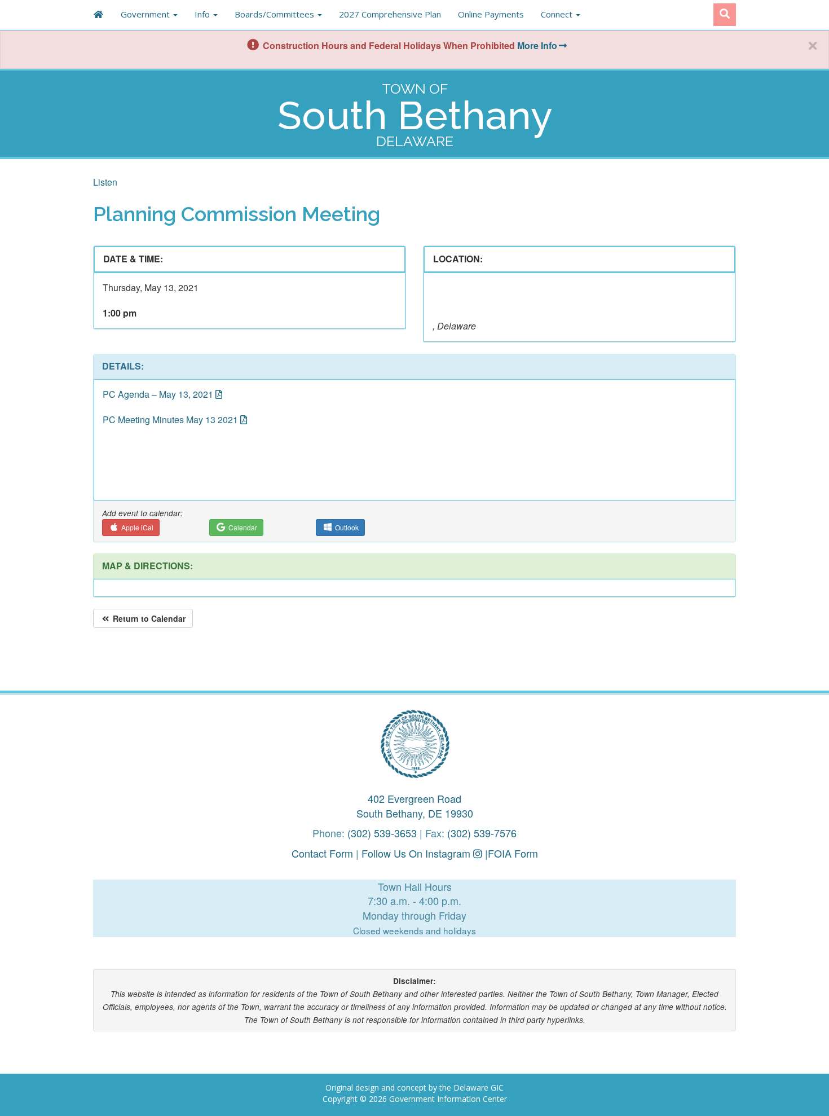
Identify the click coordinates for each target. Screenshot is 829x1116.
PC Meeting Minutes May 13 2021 (170, 419)
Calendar (242, 527)
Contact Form (322, 853)
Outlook (346, 527)
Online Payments (491, 14)
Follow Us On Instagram (417, 853)
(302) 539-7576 (482, 832)
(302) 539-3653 (382, 832)
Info (203, 14)
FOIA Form (513, 853)
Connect (558, 14)
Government (146, 14)
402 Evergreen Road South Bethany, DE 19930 (414, 805)
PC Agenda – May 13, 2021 (158, 394)
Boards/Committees (275, 14)
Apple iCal (136, 527)
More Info (537, 45)
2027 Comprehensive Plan (390, 14)
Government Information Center (448, 1098)
